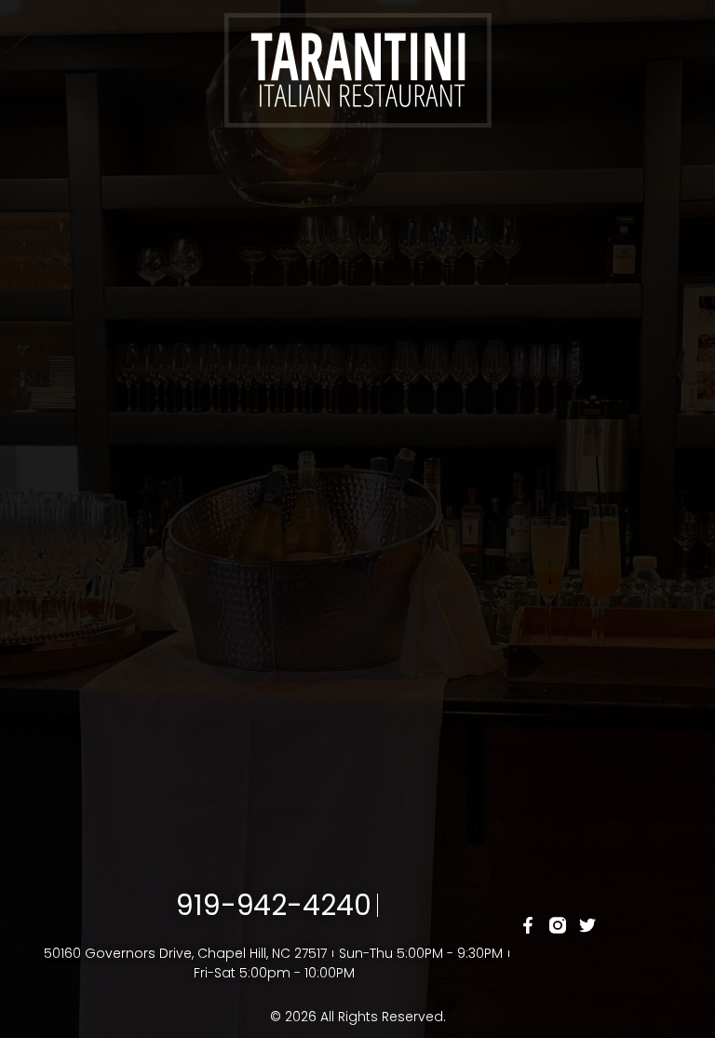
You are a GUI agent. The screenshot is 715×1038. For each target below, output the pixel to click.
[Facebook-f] (527, 924)
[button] (357, 166)
